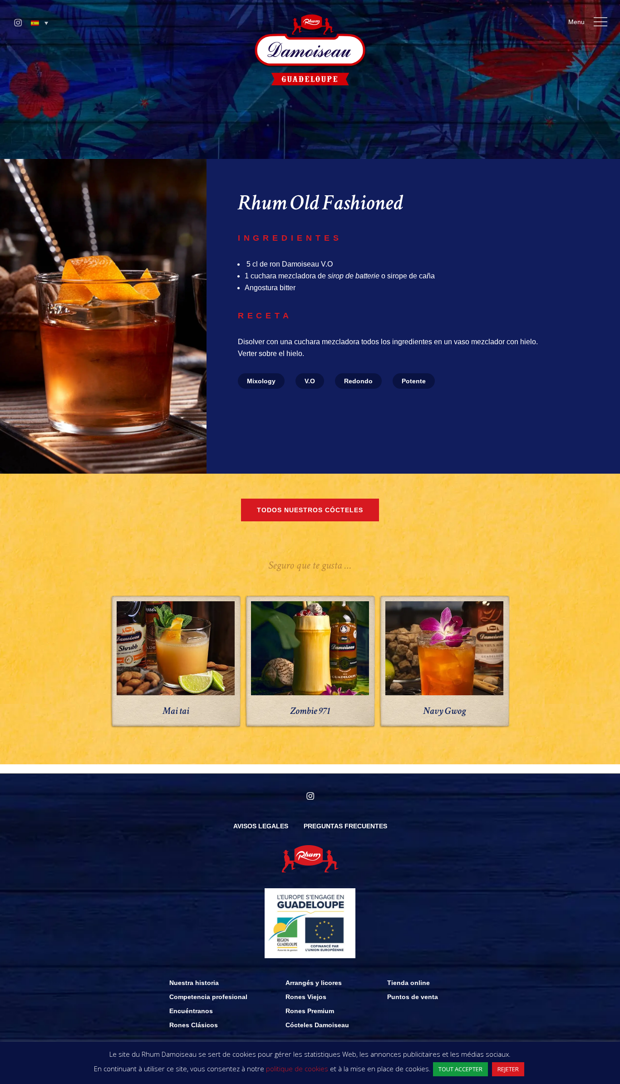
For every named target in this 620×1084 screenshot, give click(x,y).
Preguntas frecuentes (345, 826)
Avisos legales (260, 826)
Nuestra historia (194, 982)
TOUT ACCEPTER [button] (460, 1069)
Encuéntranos (191, 1011)
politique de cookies (297, 1068)
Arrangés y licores (313, 982)
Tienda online (408, 982)
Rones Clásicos (193, 1025)
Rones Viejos (305, 996)
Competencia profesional (208, 996)
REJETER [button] (508, 1069)
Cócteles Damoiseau (317, 1025)
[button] (39, 23)
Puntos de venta (412, 996)
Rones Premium (309, 1011)
